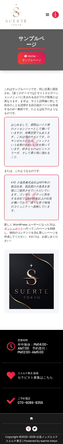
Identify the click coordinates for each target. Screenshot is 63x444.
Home (31, 56)
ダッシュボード (13, 229)
